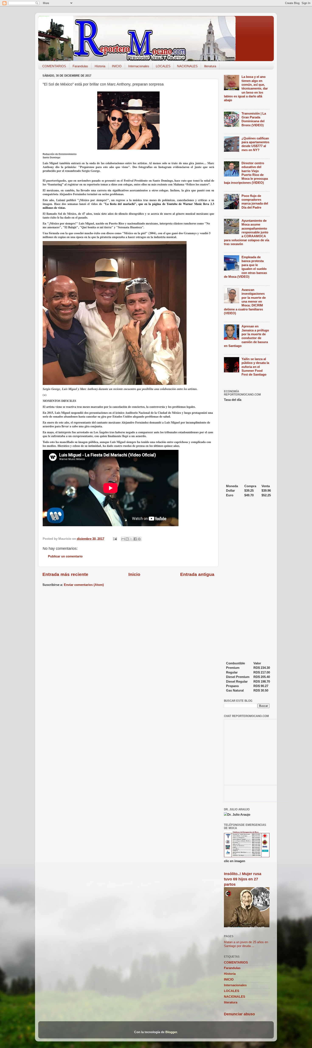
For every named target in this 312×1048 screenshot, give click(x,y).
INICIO (117, 66)
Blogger (171, 1032)
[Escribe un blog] (127, 539)
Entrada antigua (197, 574)
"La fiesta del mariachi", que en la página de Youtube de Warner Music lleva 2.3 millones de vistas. (128, 206)
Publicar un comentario (65, 556)
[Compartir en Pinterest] (139, 539)
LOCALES (163, 66)
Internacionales (138, 66)
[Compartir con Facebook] (135, 539)
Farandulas (80, 66)
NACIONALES (187, 66)
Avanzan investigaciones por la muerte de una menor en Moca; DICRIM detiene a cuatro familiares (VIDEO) (245, 301)
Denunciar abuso (239, 1014)
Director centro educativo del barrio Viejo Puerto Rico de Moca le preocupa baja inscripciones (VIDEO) (246, 172)
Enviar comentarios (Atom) (84, 584)
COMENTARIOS (54, 66)
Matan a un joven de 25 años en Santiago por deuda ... (246, 944)
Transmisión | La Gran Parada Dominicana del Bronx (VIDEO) (254, 119)
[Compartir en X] (131, 539)
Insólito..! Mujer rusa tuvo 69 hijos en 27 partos (242, 879)
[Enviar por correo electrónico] (123, 539)
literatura (210, 66)
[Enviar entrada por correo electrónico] (115, 538)
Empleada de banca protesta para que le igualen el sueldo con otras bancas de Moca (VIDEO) (245, 266)
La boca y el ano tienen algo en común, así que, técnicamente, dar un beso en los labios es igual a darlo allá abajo (246, 88)
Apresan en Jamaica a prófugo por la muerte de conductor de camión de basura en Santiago (246, 336)
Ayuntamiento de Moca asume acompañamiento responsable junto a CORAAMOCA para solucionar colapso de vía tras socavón (246, 232)
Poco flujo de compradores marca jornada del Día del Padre (255, 201)
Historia (100, 66)
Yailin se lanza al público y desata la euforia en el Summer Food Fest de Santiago (255, 366)
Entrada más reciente (65, 574)
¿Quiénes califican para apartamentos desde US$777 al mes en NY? (255, 144)
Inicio (134, 574)
